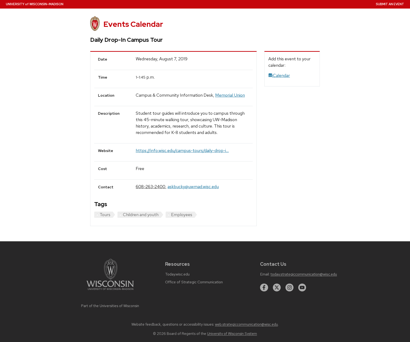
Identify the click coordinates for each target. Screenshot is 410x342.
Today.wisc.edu (177, 274)
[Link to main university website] (110, 290)
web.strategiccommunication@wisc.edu (246, 324)
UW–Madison (34, 4)
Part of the (110, 306)
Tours (105, 214)
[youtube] (302, 288)
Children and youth (140, 214)
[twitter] (277, 288)
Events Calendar (133, 24)
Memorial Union (230, 95)
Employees (181, 214)
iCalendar (281, 75)
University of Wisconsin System (232, 333)
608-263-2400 (150, 186)
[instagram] (289, 288)
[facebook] (264, 288)
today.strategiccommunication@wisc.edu (303, 274)
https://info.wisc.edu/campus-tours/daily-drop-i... (182, 150)
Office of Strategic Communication (194, 282)
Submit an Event (390, 4)
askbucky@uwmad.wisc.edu (193, 186)
